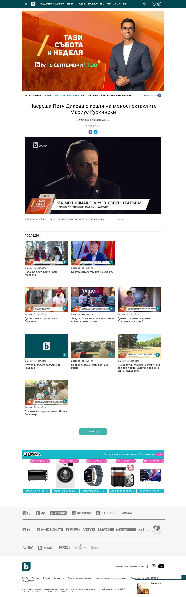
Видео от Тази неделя (93, 95)
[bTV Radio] (48, 548)
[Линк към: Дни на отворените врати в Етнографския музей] (139, 309)
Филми (70, 4)
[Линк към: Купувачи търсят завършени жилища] (46, 355)
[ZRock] (98, 548)
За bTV (117, 4)
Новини (81, 4)
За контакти (59, 578)
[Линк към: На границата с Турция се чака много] (93, 355)
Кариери (46, 578)
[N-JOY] (30, 548)
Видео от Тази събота (67, 95)
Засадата (155, 583)
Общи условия (28, 581)
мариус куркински (68, 219)
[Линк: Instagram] (152, 566)
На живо (93, 4)
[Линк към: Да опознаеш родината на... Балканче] (46, 309)
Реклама (35, 578)
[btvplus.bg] (29, 529)
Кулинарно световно (119, 95)
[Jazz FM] (66, 547)
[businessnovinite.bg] (74, 529)
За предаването (33, 95)
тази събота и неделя (44, 219)
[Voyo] (90, 529)
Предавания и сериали (51, 4)
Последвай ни (149, 95)
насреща (99, 219)
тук (159, 454)
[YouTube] (159, 566)
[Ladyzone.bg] (107, 529)
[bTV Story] (108, 513)
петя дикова (86, 219)
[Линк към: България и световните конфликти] (93, 262)
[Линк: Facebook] (146, 566)
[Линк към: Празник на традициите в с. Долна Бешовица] (46, 402)
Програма (105, 4)
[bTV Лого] (26, 566)
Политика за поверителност (79, 578)
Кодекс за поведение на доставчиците (111, 578)
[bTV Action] (84, 513)
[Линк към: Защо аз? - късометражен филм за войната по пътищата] (93, 309)
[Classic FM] (83, 547)
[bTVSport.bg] (127, 529)
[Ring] (128, 513)
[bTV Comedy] (43, 513)
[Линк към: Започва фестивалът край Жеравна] (46, 262)
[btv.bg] (29, 513)
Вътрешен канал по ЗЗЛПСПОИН (144, 578)
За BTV (25, 578)
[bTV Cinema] (61, 513)
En (124, 4)
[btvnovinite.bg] (51, 529)
